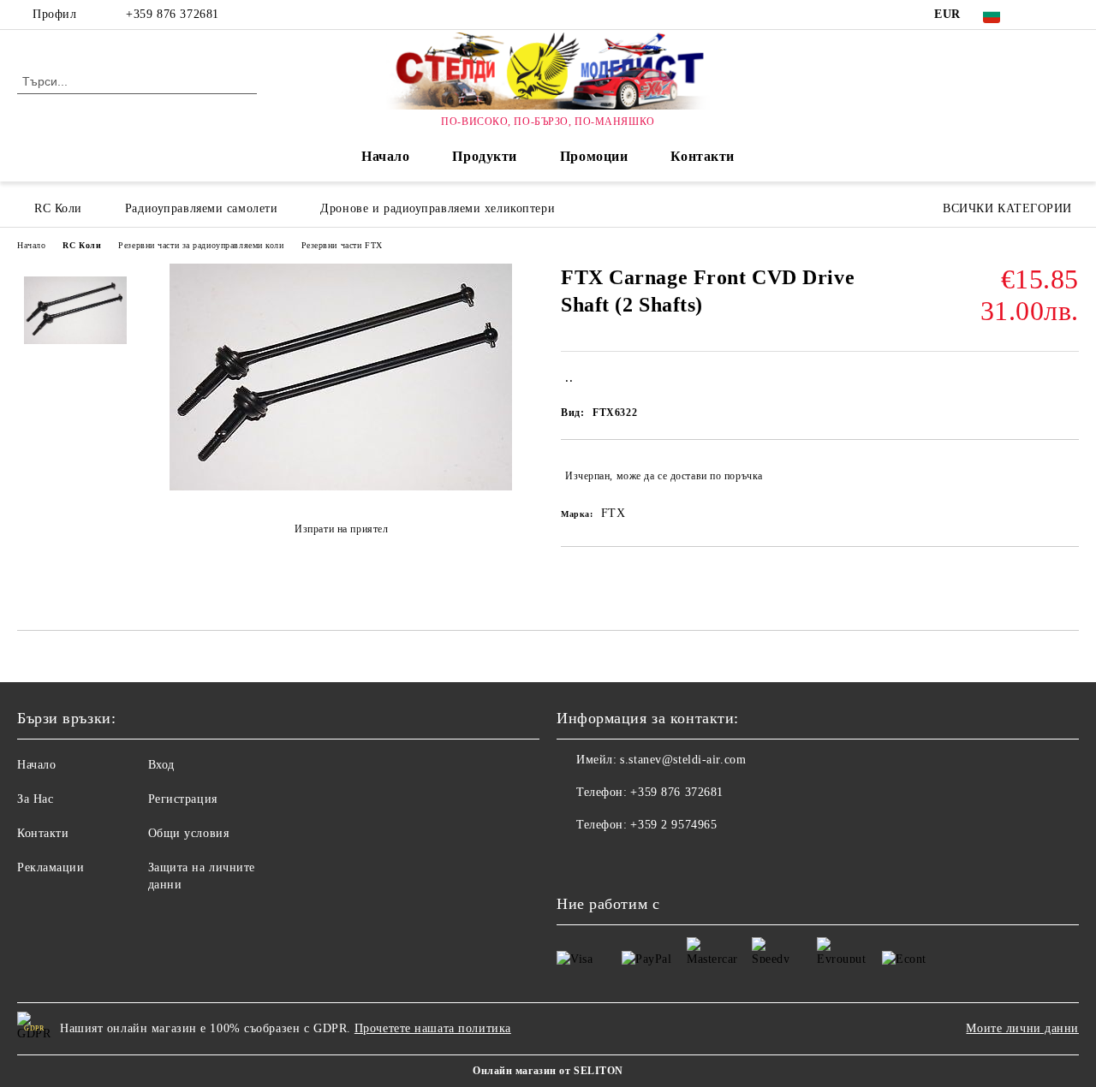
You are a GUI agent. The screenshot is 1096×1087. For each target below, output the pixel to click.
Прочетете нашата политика (432, 1028)
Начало (385, 156)
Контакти (702, 156)
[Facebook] (1043, 14)
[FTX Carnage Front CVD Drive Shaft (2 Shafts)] (341, 486)
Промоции (594, 156)
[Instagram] (1069, 14)
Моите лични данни (1022, 1028)
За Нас (35, 799)
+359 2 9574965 (673, 824)
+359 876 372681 (172, 14)
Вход (161, 764)
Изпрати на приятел (341, 529)
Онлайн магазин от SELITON (548, 1071)
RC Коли (82, 245)
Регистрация (182, 799)
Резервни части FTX (342, 245)
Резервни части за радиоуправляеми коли (200, 245)
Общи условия (188, 833)
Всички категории (1007, 208)
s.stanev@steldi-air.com (683, 759)
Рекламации (51, 867)
